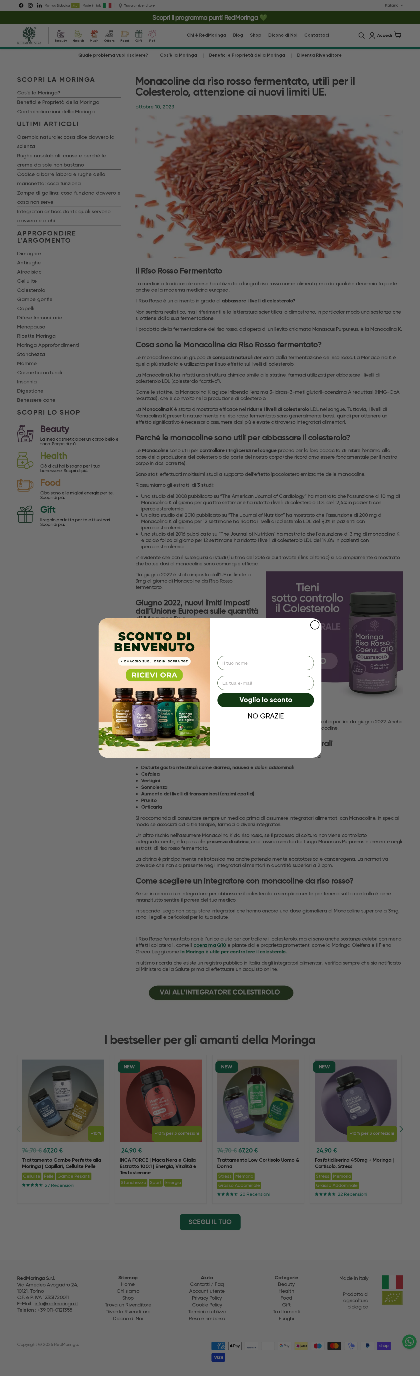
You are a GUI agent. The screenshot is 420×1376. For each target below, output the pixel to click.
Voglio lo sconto (265, 700)
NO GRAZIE (266, 716)
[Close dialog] (315, 625)
